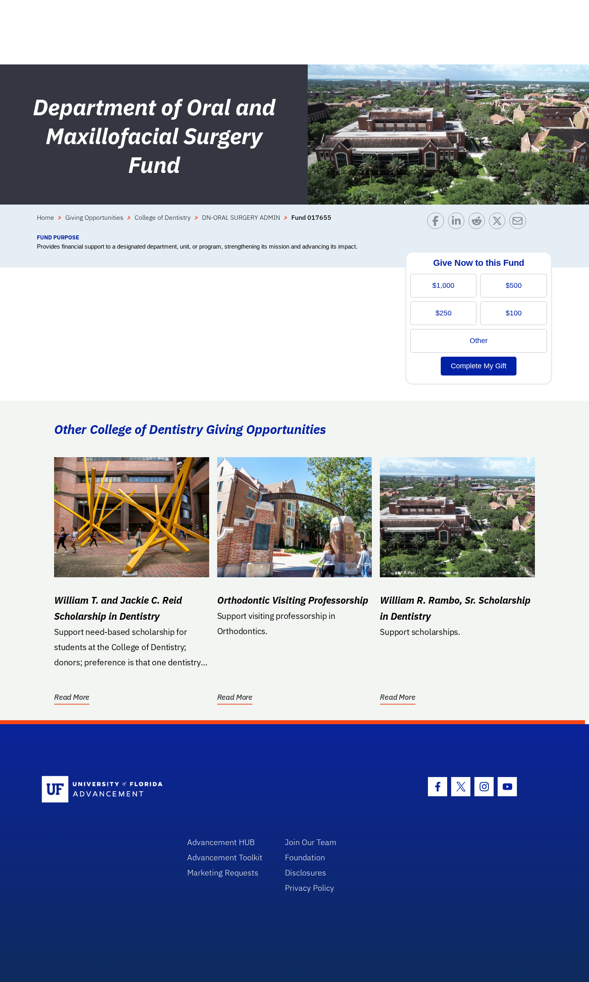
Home (45, 217)
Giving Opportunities (94, 217)
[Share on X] (499, 223)
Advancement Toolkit (224, 857)
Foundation (305, 857)
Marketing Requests (222, 872)
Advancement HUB (221, 842)
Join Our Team (311, 842)
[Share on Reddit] (478, 223)
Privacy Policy (309, 887)
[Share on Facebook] (437, 223)
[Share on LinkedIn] (458, 223)
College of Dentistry (163, 217)
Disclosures (305, 872)
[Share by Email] (519, 223)
